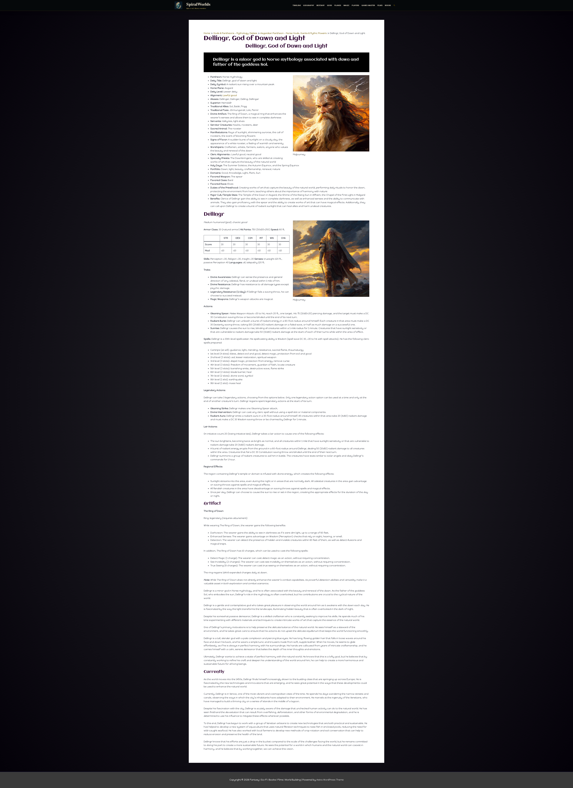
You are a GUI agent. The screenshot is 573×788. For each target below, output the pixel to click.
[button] (394, 5)
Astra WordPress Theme (330, 779)
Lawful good (230, 95)
